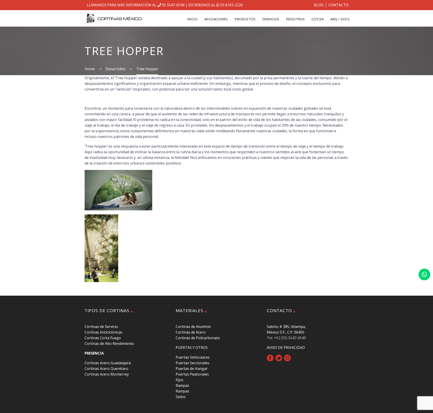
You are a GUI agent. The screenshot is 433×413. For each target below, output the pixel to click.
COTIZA (317, 19)
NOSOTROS (295, 19)
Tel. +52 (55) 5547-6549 (286, 337)
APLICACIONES (216, 19)
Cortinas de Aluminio (193, 326)
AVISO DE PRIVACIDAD (286, 347)
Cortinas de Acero (191, 332)
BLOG (319, 4)
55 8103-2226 (231, 4)
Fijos (179, 379)
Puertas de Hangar (192, 368)
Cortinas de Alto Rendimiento (109, 343)
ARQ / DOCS (340, 19)
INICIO (192, 19)
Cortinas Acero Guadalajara (108, 362)
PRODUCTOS (245, 19)
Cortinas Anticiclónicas (103, 332)
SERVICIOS (270, 19)
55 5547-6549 (172, 4)
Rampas (182, 385)
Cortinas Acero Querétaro (106, 368)
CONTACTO (338, 4)
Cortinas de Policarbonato (198, 337)
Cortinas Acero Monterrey (107, 374)
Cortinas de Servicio (101, 326)
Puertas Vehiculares (193, 357)
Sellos (181, 396)
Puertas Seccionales (192, 362)
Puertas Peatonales (192, 374)
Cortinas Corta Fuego (103, 337)
